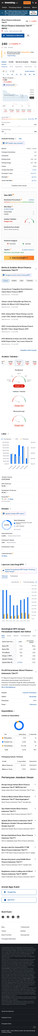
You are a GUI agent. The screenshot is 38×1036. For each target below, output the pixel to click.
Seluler (4, 931)
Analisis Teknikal (9, 356)
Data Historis (28, 66)
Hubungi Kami (25, 935)
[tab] (10, 363)
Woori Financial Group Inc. (11, 765)
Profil (11, 66)
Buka (20, 662)
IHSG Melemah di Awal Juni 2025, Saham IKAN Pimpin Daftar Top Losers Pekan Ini (17, 340)
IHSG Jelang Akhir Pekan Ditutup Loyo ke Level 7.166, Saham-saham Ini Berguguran (18, 315)
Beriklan (23, 931)
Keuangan (32, 696)
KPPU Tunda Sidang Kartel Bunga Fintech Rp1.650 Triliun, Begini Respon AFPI (17, 327)
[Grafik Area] (6, 71)
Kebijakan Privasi (6, 1017)
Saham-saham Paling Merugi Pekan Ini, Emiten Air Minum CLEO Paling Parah (16, 303)
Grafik (11, 62)
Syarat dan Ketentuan (8, 1011)
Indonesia (26, 7)
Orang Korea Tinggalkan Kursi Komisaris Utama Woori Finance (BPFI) (17, 290)
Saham (4, 7)
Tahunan (5, 576)
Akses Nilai (31, 119)
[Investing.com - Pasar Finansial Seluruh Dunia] (11, 3)
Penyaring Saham (15, 7)
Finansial (34, 62)
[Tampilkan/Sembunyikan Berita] (13, 71)
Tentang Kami (25, 927)
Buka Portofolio (6, 935)
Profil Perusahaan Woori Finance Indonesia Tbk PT (17, 672)
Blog (3, 927)
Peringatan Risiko (6, 1023)
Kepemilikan (18, 66)
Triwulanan (14, 576)
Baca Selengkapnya (8, 687)
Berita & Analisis (22, 62)
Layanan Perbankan (29, 692)
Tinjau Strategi (11, 55)
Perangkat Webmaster (9, 939)
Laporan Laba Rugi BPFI (13, 564)
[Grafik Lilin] (3, 71)
